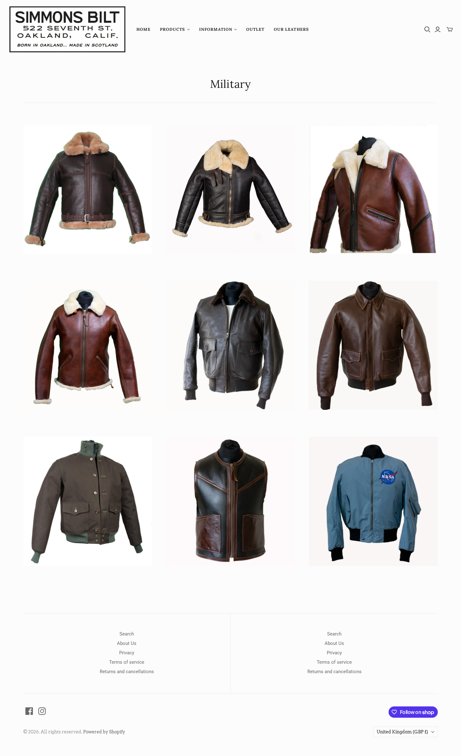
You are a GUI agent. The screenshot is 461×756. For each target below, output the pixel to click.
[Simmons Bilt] (67, 29)
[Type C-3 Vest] (230, 501)
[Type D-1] (373, 189)
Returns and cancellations (127, 671)
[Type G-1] (230, 345)
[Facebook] (29, 711)
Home (143, 29)
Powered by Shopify (104, 731)
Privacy (126, 653)
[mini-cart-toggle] (450, 29)
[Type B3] (230, 189)
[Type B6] (87, 345)
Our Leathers (291, 29)
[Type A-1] (87, 501)
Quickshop (54, 265)
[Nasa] (373, 501)
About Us (126, 643)
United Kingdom (402, 731)
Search (126, 634)
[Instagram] (42, 711)
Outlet (255, 29)
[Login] (437, 29)
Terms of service (126, 662)
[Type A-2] (373, 345)
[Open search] (427, 29)
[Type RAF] (87, 189)
